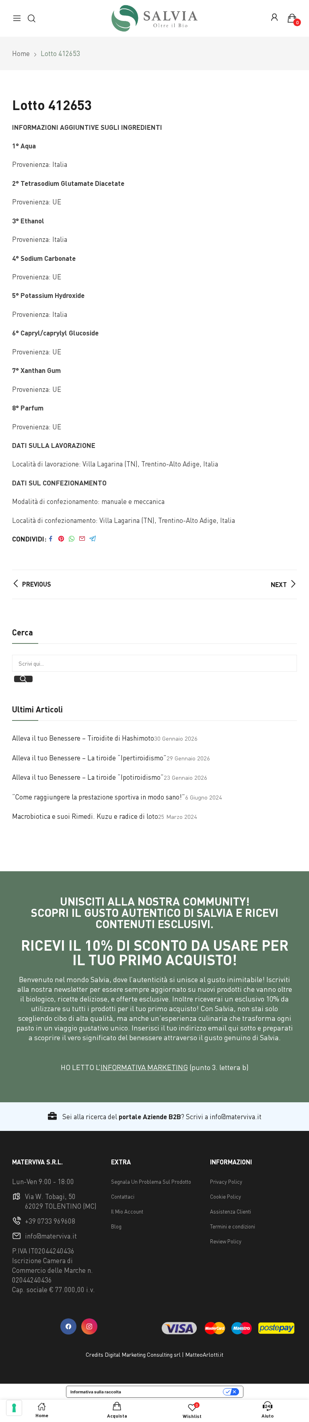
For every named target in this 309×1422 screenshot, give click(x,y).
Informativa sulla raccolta (95, 1391)
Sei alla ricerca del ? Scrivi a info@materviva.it (161, 1116)
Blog (116, 1226)
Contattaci (122, 1196)
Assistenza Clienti (230, 1211)
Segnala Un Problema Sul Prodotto (151, 1181)
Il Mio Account (127, 1211)
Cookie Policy (225, 1196)
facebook (68, 1326)
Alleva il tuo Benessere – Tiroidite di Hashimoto (83, 738)
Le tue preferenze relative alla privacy (175, 1391)
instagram (89, 1326)
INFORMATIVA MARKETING (144, 1067)
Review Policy (225, 1241)
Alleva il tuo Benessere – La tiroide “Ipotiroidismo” (88, 777)
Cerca (23, 679)
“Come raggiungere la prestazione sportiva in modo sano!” (98, 797)
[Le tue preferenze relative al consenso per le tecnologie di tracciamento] (14, 1408)
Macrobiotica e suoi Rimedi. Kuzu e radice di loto (85, 816)
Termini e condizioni (232, 1226)
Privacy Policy (226, 1181)
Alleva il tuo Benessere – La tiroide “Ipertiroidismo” (89, 758)
